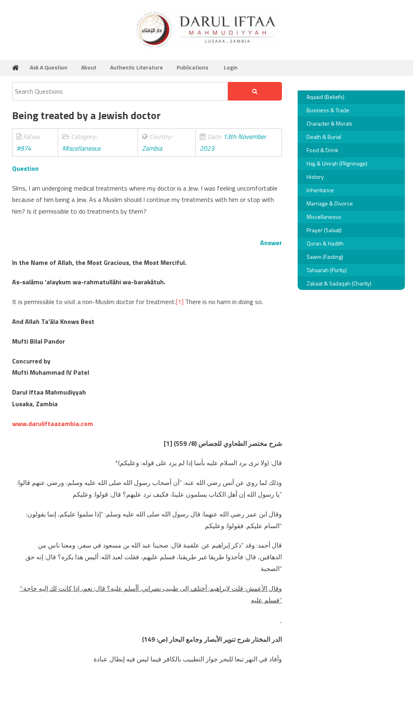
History (315, 176)
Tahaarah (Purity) (327, 270)
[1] (180, 301)
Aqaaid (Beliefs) (325, 96)
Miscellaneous (324, 216)
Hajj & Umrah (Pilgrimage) (337, 163)
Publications (192, 67)
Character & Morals (330, 123)
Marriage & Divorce (330, 203)
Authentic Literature (136, 67)
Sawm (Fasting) (325, 256)
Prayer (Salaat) (324, 230)
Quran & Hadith (325, 243)
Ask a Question (48, 67)
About (88, 67)
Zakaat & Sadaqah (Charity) (339, 283)
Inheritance (320, 190)
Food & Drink (322, 150)
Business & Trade (328, 110)
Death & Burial (324, 136)
